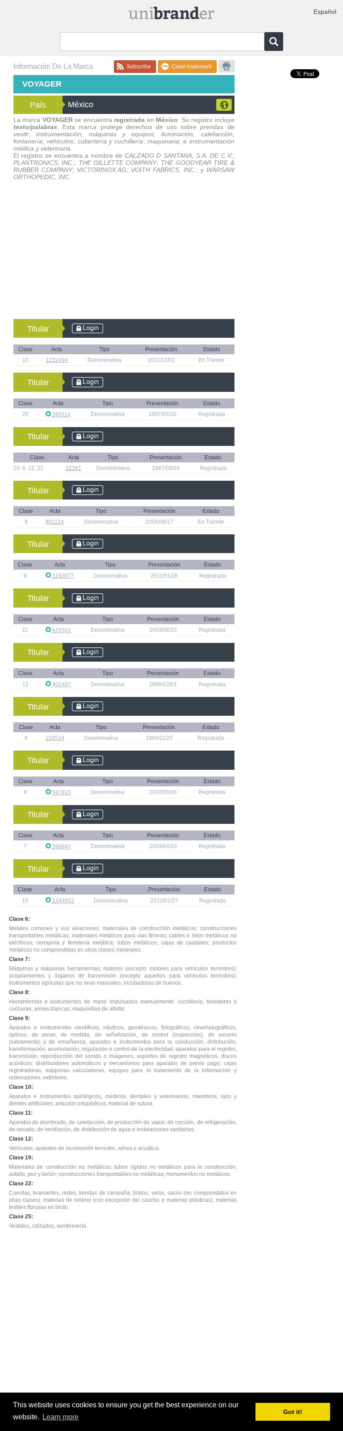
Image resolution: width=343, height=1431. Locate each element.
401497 (61, 684)
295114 (61, 414)
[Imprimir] (226, 66)
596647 (61, 846)
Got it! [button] (292, 1411)
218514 (55, 738)
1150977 (62, 576)
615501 (61, 630)
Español (325, 11)
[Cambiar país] (224, 105)
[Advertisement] (124, 252)
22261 (73, 468)
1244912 (62, 901)
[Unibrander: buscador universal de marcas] (171, 13)
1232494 (57, 360)
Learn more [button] (60, 1417)
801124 (55, 522)
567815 (61, 792)
